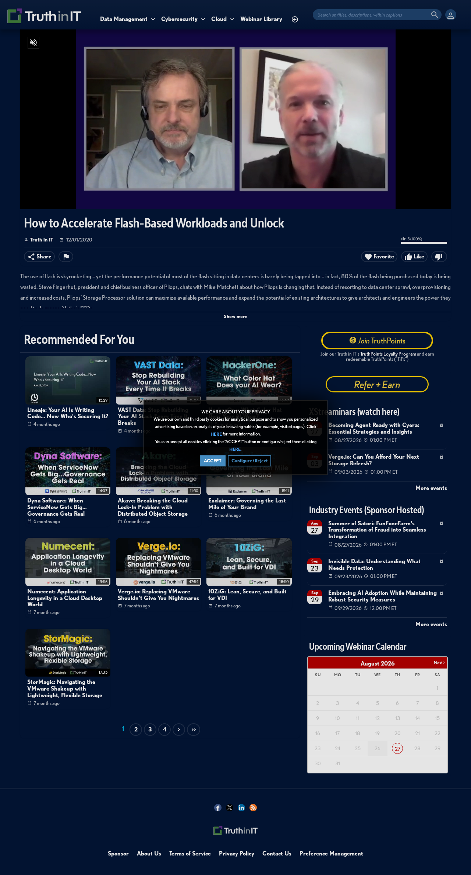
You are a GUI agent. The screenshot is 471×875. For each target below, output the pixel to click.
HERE (216, 434)
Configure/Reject (249, 460)
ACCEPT (213, 460)
